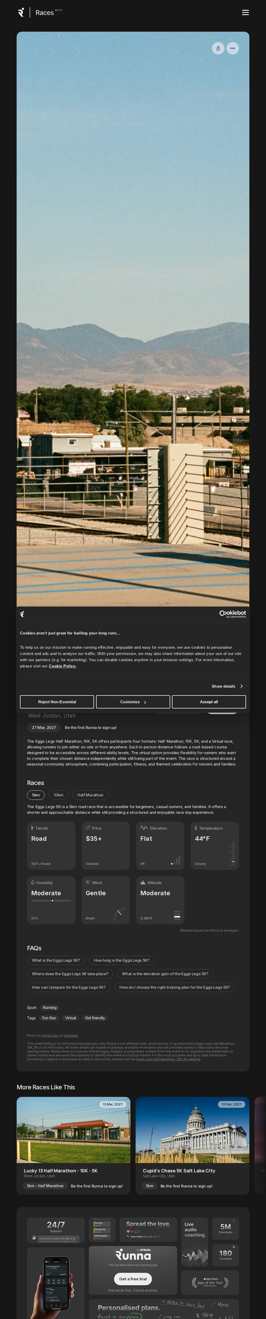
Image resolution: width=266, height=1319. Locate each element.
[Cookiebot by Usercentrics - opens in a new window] (223, 614)
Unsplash (71, 1035)
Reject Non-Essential (57, 702)
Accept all (209, 702)
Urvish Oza (50, 1035)
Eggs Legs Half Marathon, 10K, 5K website (168, 1059)
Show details (223, 686)
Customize (130, 702)
